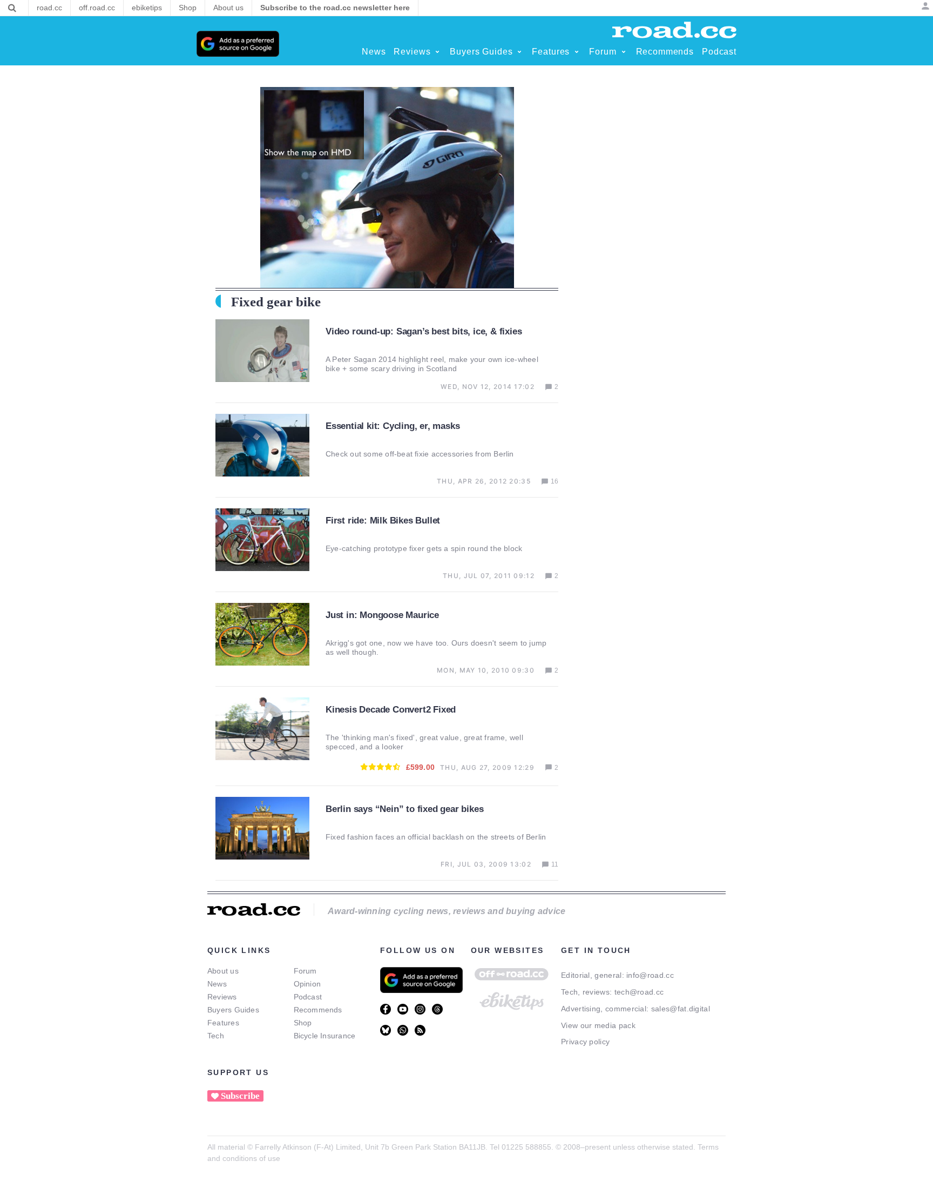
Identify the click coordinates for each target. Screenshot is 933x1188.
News (217, 983)
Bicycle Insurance (325, 1035)
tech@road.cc (639, 992)
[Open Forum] (623, 51)
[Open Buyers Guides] (519, 51)
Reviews (222, 996)
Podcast (308, 996)
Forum (305, 970)
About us (223, 970)
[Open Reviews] (437, 51)
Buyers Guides (233, 1009)
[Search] (12, 8)
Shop (303, 1022)
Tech (215, 1035)
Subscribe (240, 1096)
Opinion (307, 983)
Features (223, 1022)
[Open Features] (576, 51)
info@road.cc (650, 975)
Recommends (318, 1009)
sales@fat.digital (680, 1008)
